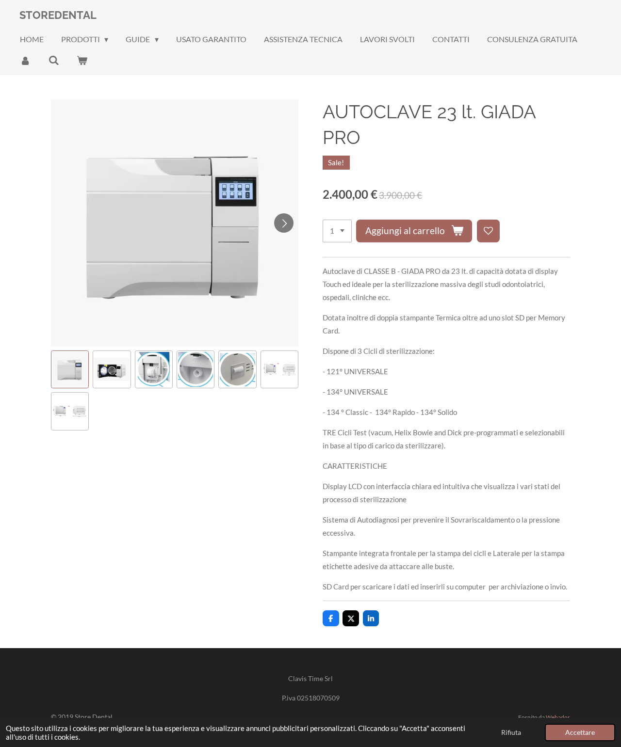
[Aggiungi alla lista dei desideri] (488, 231)
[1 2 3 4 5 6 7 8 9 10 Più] (337, 231)
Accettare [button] (580, 732)
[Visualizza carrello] (82, 60)
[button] (70, 369)
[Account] (25, 60)
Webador (558, 717)
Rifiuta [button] (511, 732)
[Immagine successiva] (284, 223)
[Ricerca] (53, 60)
